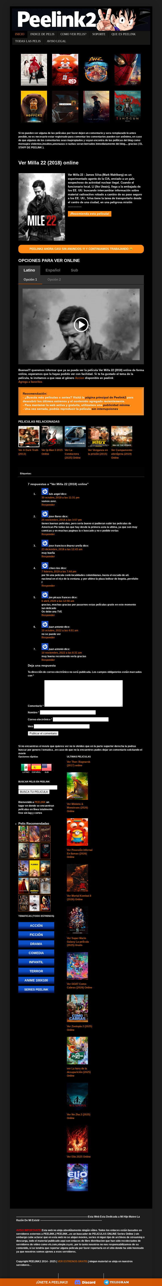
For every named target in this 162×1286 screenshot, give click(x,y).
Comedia (36, 953)
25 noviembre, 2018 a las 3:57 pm (62, 519)
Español (53, 270)
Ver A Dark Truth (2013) (28, 452)
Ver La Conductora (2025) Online (73, 454)
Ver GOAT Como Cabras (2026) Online (79, 986)
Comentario (36, 705)
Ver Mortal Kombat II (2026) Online (79, 897)
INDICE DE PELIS (42, 34)
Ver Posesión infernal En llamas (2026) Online (79, 854)
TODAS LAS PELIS (28, 41)
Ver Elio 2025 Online (79, 1156)
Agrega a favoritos (30, 381)
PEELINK (40, 802)
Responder (48, 504)
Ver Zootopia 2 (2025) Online (79, 1028)
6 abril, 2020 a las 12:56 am (58, 601)
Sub (74, 270)
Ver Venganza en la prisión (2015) (98, 452)
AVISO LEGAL (56, 41)
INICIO (19, 34)
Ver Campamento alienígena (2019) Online (121, 454)
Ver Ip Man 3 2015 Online (52, 452)
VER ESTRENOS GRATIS (72, 1261)
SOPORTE (98, 34)
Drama (36, 944)
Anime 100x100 (36, 980)
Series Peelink (36, 989)
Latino (29, 270)
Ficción (36, 935)
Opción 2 (54, 279)
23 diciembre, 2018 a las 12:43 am (62, 549)
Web (30, 726)
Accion (79, 378)
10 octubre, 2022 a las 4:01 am (60, 630)
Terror (36, 971)
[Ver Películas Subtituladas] (46, 772)
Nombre (33, 712)
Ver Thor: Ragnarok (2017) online (78, 763)
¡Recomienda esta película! (89, 213)
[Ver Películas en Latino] (26, 772)
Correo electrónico (40, 719)
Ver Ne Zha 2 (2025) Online (78, 1116)
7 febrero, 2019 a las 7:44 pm (59, 571)
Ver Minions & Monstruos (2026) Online (77, 808)
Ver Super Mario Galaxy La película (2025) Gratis (78, 942)
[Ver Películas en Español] (36, 772)
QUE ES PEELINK (124, 34)
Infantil (36, 962)
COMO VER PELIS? (73, 34)
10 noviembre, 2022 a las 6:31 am (62, 652)
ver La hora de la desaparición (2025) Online (79, 1072)
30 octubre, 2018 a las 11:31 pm (61, 497)
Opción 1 (30, 279)
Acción (36, 925)
